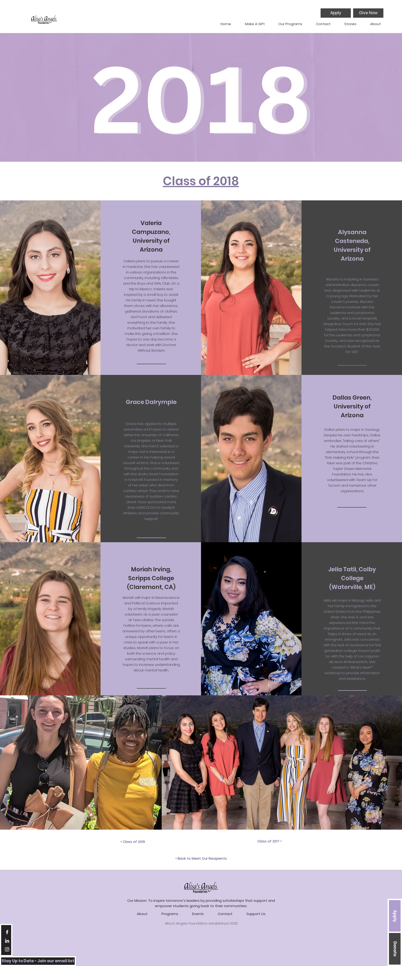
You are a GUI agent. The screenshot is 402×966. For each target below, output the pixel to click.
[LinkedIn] (7, 941)
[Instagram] (7, 949)
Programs (169, 913)
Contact (225, 913)
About (142, 913)
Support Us (255, 913)
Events (198, 913)
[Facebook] (7, 932)
